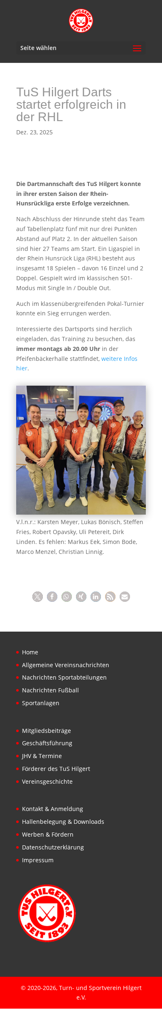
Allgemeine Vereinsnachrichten (65, 665)
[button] (37, 597)
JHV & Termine (42, 756)
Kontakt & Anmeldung (52, 809)
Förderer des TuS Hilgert (56, 769)
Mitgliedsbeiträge (46, 731)
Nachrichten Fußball (50, 690)
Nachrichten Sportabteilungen (64, 677)
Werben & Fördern (48, 834)
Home (30, 652)
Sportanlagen (40, 703)
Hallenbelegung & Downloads (63, 821)
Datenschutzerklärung (53, 847)
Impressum (38, 860)
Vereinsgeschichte (47, 781)
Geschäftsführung (47, 743)
